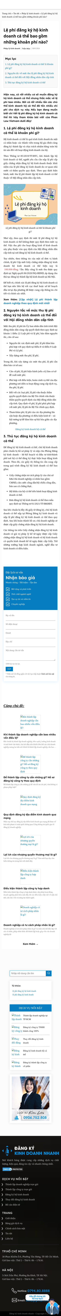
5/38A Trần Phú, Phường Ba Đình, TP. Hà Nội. (25, 1275)
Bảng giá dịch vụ (13, 1223)
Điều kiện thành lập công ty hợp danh (27, 888)
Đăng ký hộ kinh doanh (17, 1194)
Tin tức (8, 1233)
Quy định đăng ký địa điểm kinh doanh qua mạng (30, 816)
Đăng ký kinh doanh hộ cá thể (30, 429)
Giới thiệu (10, 1218)
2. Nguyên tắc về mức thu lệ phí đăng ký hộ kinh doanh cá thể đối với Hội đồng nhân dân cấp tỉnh (29, 75)
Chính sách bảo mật (47, 674)
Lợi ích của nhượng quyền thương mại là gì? (30, 854)
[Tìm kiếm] (48, 973)
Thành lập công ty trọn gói (18, 1189)
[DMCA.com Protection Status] (12, 1170)
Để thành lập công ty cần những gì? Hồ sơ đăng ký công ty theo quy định (29, 779)
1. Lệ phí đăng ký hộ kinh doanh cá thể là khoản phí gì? (29, 66)
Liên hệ (9, 1238)
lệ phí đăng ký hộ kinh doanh (24, 991)
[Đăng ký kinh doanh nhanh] (30, 1151)
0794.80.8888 (38, 1291)
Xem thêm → (30, 943)
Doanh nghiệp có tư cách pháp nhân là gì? (30, 924)
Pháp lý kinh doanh (12, 48)
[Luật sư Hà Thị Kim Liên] (30, 1099)
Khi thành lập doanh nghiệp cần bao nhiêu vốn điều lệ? (30, 736)
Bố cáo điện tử (12, 1204)
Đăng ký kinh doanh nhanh (21, 1313)
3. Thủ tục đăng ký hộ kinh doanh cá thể (25, 82)
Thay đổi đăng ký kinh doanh (20, 1199)
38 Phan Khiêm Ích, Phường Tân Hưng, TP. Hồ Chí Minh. (30, 1256)
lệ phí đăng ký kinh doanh (22, 995)
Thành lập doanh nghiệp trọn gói (21, 1184)
